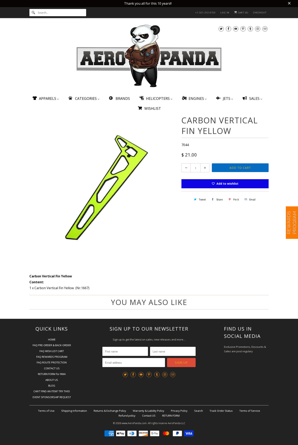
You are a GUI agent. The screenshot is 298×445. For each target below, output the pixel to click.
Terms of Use (46, 411)
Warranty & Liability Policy (148, 411)
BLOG (51, 385)
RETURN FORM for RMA (52, 374)
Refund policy (127, 415)
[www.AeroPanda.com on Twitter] (221, 28)
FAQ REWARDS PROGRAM (51, 357)
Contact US (148, 415)
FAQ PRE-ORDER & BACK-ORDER (52, 345)
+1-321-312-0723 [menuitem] (205, 12)
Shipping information (74, 411)
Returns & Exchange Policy (110, 411)
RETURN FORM (171, 415)
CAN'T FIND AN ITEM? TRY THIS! (51, 391)
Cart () (242, 12)
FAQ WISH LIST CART (52, 351)
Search (198, 411)
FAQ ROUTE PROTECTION (52, 362)
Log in (224, 12)
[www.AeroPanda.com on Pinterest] (243, 28)
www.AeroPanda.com (134, 423)
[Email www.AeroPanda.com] (265, 28)
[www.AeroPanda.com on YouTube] (235, 28)
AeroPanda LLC (176, 423)
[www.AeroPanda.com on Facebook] (228, 28)
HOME (52, 339)
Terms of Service (249, 411)
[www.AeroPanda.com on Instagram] (257, 28)
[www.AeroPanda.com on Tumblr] (250, 28)
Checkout (260, 12)
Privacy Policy (179, 411)
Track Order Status (221, 411)
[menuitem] (45, 98)
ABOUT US (51, 380)
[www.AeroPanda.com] (149, 56)
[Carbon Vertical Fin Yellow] (103, 188)
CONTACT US (52, 368)
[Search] (33, 12)
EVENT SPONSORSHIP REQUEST (52, 397)
